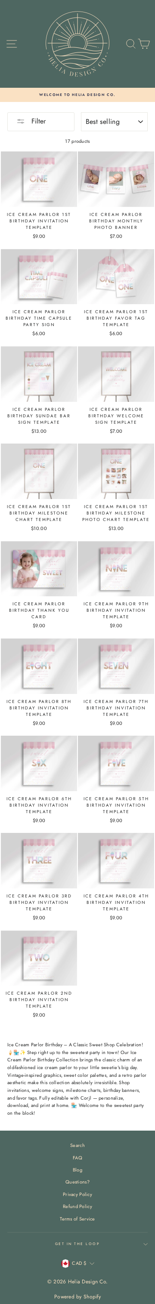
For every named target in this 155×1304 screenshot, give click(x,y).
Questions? (77, 1181)
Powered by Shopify (77, 1297)
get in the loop (77, 1243)
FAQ (77, 1157)
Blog (77, 1169)
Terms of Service (77, 1218)
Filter (37, 121)
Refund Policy (77, 1206)
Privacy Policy (77, 1194)
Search (77, 1145)
